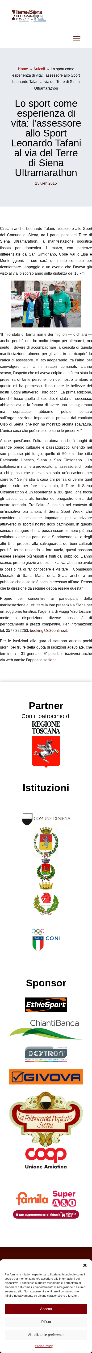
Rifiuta (46, 1322)
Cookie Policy (44, 1346)
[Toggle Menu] (76, 38)
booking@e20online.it (48, 631)
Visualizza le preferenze (46, 1335)
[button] (85, 1265)
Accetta (46, 1309)
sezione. (50, 660)
